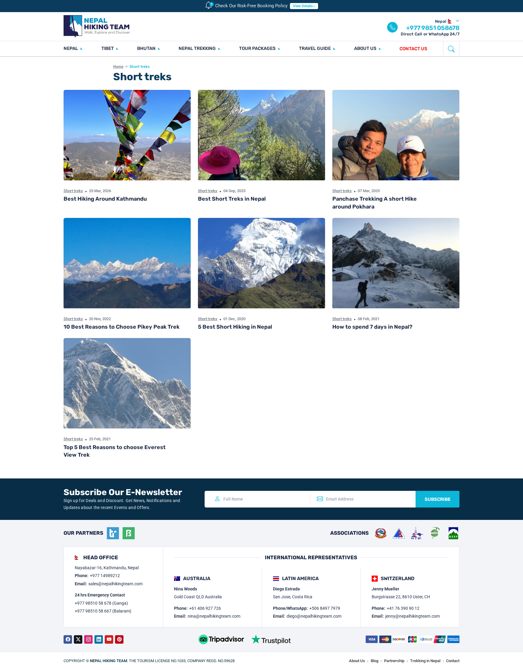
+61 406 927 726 (205, 608)
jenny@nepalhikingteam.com (412, 616)
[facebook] (68, 639)
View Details (303, 6)
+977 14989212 (105, 575)
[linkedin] (98, 639)
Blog (374, 661)
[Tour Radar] (113, 533)
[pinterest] (119, 639)
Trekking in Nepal (425, 661)
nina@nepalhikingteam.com (214, 616)
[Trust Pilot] (271, 639)
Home (118, 66)
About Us (357, 661)
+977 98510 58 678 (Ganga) (101, 603)
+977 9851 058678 (432, 27)
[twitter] (78, 639)
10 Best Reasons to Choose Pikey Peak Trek (121, 327)
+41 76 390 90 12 (403, 608)
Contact (452, 661)
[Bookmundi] (129, 533)
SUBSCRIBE (437, 499)
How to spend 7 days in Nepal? (372, 327)
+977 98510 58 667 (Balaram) (103, 611)
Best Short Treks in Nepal (232, 198)
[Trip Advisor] (221, 639)
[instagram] (88, 639)
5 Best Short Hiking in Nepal (235, 327)
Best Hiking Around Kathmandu (105, 198)
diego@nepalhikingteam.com (314, 616)
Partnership (394, 661)
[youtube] (109, 639)
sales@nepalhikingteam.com (115, 583)
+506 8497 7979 (324, 608)
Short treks (73, 191)
